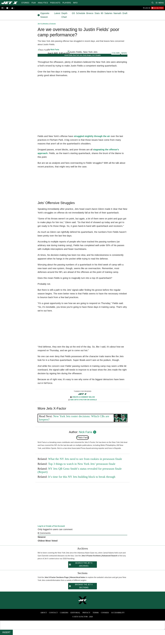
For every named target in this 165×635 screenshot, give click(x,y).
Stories (25, 3)
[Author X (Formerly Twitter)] (94, 432)
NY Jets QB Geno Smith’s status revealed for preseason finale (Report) (80, 470)
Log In (147, 8)
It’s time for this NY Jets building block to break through (81, 476)
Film (34, 3)
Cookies (105, 613)
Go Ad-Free (158, 8)
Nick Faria (55, 50)
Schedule (80, 13)
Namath (117, 13)
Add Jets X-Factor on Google (83, 400)
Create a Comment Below (83, 397)
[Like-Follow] (12, 8)
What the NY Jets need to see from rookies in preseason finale (85, 459)
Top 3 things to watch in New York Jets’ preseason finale (81, 463)
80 (102, 13)
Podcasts (55, 3)
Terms (96, 613)
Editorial (75, 613)
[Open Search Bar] (153, 3)
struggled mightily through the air (92, 136)
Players (67, 3)
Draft (124, 13)
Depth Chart (64, 15)
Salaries (108, 13)
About (43, 613)
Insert (6, 632)
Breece (89, 13)
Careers (64, 613)
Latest (57, 13)
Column (53, 24)
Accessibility (118, 613)
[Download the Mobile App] (2, 8)
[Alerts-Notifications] (7, 8)
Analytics (43, 3)
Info (75, 3)
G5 (73, 13)
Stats (97, 13)
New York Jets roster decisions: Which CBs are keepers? (74, 418)
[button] (160, 3)
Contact (53, 613)
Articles (45, 24)
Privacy (86, 613)
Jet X (39, 24)
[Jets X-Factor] (10, 3)
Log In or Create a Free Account (51, 526)
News (124, 53)
